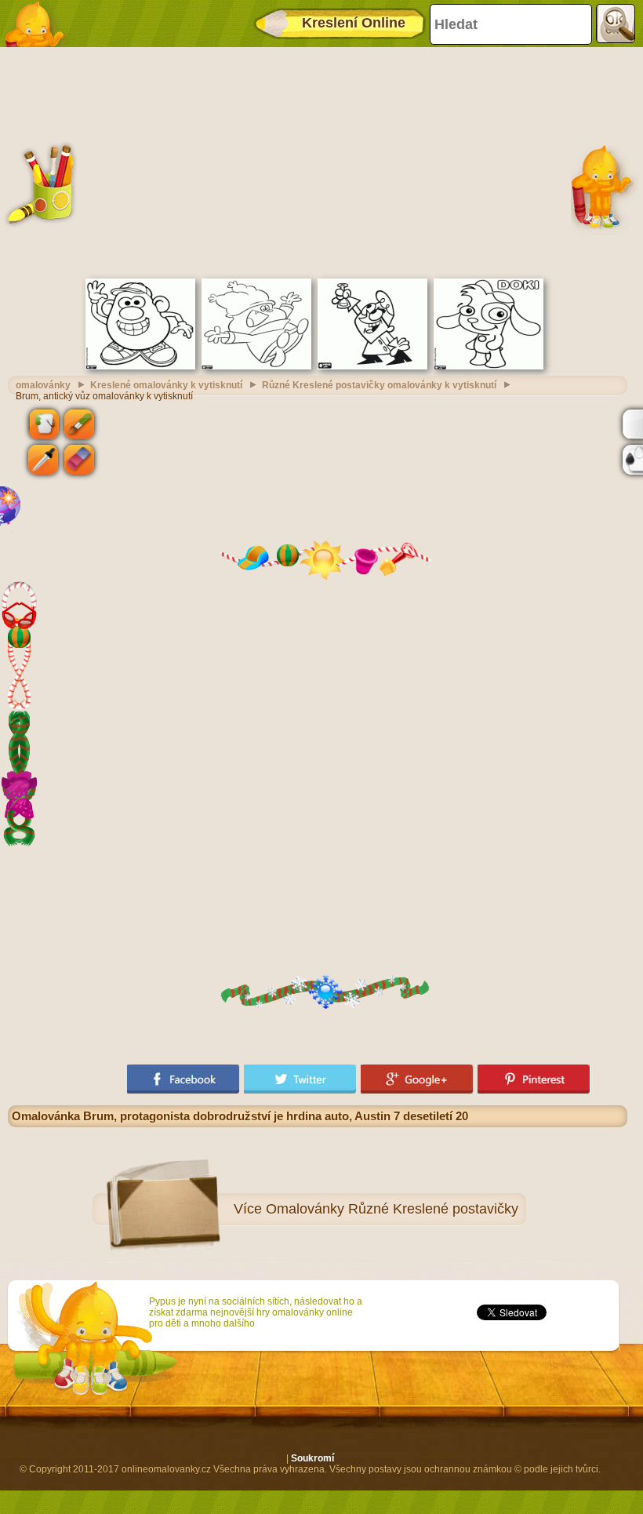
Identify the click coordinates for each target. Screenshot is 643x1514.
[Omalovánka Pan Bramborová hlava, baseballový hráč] (140, 366)
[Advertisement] (317, 161)
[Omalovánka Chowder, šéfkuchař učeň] (256, 366)
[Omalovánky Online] (39, 23)
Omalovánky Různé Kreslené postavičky (392, 1209)
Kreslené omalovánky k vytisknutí (166, 385)
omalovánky (43, 385)
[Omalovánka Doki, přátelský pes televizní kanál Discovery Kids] (488, 366)
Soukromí (312, 1458)
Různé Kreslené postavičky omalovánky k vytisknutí (379, 385)
